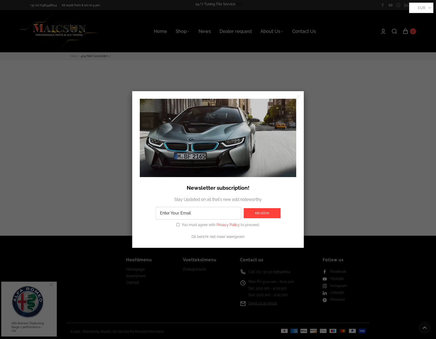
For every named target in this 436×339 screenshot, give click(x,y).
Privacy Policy (228, 225)
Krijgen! (262, 213)
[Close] (298, 96)
